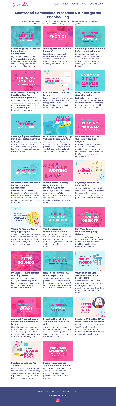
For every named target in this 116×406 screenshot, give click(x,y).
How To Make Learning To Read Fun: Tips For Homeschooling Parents (24, 95)
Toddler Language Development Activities (55, 230)
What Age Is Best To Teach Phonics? (57, 50)
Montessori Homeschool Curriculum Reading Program (88, 139)
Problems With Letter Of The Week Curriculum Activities (89, 320)
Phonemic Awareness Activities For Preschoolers (57, 364)
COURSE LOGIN (96, 4)
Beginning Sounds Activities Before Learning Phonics (90, 50)
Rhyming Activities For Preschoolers (87, 184)
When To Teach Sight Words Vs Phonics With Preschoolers (87, 275)
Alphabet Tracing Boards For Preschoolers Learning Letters (24, 322)
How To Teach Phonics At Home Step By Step (56, 274)
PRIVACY (66, 392)
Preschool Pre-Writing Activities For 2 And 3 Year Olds (56, 322)
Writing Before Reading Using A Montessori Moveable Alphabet (55, 185)
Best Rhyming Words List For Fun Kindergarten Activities (26, 137)
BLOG (83, 4)
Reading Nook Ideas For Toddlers (23, 364)
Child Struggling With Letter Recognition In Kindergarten (25, 51)
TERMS (75, 392)
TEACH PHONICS (60, 4)
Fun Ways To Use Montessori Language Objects (86, 231)
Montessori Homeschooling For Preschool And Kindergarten (25, 185)
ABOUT (75, 4)
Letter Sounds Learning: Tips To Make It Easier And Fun (58, 137)
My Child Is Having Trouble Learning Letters (25, 274)
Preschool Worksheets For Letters (56, 93)
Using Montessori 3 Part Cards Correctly (87, 93)
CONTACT (55, 392)
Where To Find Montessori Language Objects (24, 230)
